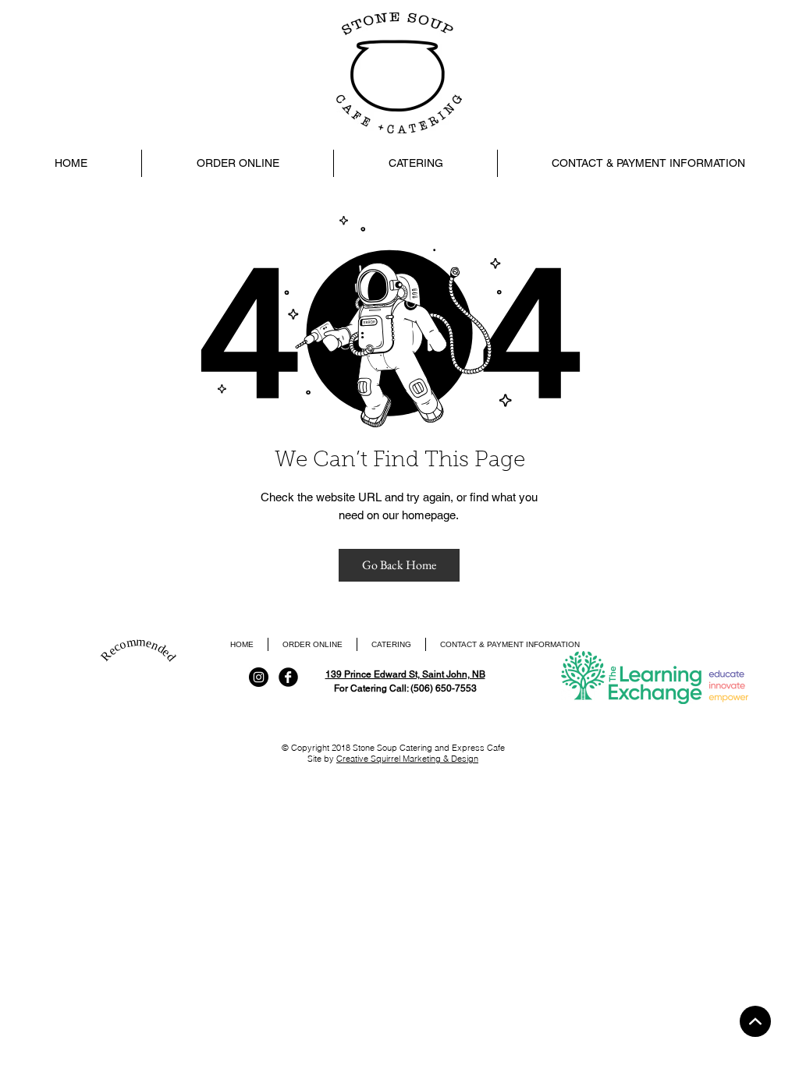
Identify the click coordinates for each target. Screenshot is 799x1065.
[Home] (755, 1021)
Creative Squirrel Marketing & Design (407, 758)
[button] (415, 163)
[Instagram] (258, 677)
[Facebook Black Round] (288, 677)
